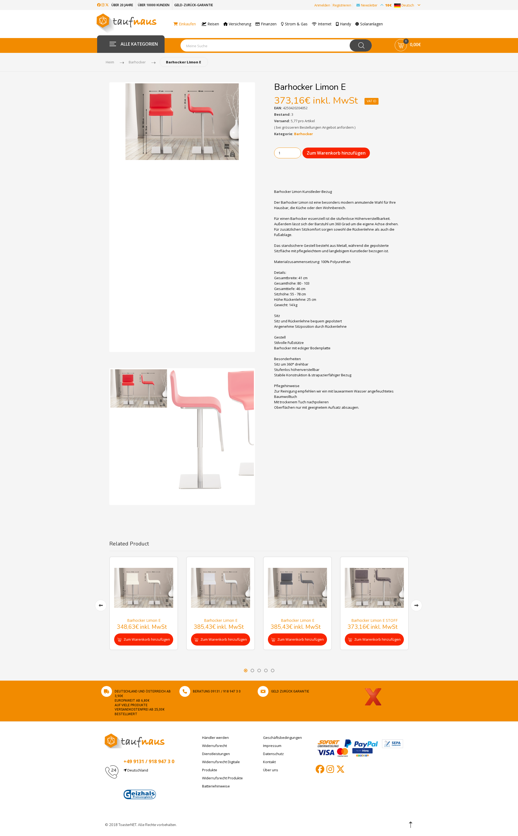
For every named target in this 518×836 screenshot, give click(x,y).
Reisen (212, 24)
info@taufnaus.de (149, 783)
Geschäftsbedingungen (282, 737)
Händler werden (215, 737)
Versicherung (239, 24)
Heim (110, 62)
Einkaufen (187, 23)
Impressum (272, 745)
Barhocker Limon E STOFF (374, 620)
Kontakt (269, 761)
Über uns (270, 769)
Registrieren (342, 5)
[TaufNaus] (135, 740)
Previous (102, 217)
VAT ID (371, 101)
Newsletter (376, 5)
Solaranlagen (371, 24)
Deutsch (408, 5)
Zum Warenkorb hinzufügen (336, 153)
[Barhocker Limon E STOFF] (374, 587)
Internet (324, 24)
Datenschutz (273, 753)
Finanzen (268, 24)
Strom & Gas (296, 24)
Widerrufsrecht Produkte (222, 778)
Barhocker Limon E (144, 620)
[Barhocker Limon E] (143, 587)
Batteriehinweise (216, 786)
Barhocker (137, 62)
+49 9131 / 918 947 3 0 (149, 761)
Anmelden (322, 5)
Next (262, 217)
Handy (345, 24)
